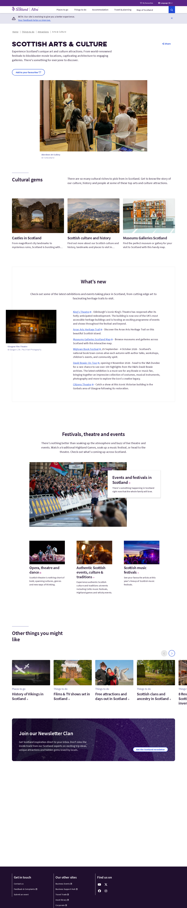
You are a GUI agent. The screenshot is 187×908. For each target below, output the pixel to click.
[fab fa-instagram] (106, 891)
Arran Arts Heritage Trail (86, 329)
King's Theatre (81, 311)
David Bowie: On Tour (85, 363)
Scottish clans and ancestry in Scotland (153, 696)
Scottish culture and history (89, 238)
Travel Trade (61, 894)
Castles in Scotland (26, 238)
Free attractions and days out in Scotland (111, 696)
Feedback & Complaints (24, 889)
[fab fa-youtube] (99, 884)
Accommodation (100, 9)
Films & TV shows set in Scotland (72, 696)
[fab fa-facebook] (99, 891)
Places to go (62, 9)
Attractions (43, 31)
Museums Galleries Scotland (145, 238)
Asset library (61, 900)
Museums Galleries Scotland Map (91, 339)
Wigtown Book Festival (86, 349)
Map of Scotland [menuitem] (145, 9)
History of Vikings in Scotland (28, 696)
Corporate (60, 905)
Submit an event (21, 894)
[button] (172, 18)
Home (15, 31)
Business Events (63, 883)
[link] (172, 9)
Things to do (80, 9)
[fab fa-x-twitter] (106, 884)
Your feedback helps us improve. (34, 20)
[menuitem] (62, 9)
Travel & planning (122, 9)
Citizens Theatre (82, 384)
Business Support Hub (65, 889)
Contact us (19, 883)
